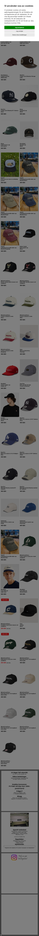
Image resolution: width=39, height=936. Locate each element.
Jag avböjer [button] (19, 31)
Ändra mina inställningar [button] (19, 35)
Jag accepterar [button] (19, 27)
